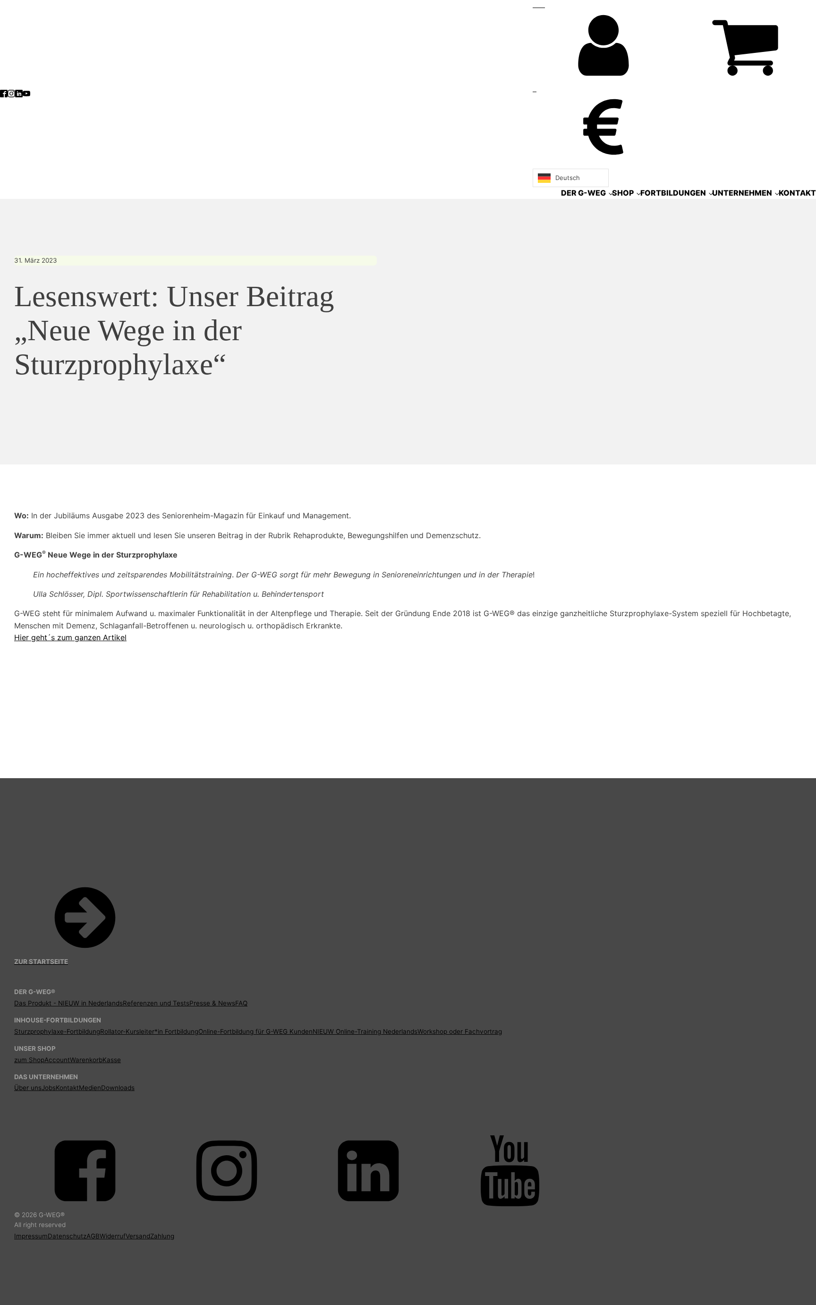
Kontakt (797, 192)
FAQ (241, 1003)
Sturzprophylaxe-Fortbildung (57, 1031)
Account (57, 1060)
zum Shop (29, 1060)
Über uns (28, 1087)
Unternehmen (742, 192)
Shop (623, 192)
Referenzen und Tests (156, 1003)
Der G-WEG (583, 192)
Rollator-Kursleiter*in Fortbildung (149, 1031)
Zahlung (162, 1236)
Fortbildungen (673, 192)
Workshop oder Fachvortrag (459, 1031)
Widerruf (113, 1236)
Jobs (49, 1087)
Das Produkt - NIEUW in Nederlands (68, 1003)
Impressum (31, 1236)
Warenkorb (86, 1060)
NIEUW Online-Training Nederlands (365, 1031)
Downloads (118, 1087)
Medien (90, 1087)
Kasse (111, 1060)
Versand (138, 1236)
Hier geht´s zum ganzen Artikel (70, 637)
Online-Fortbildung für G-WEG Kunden (255, 1031)
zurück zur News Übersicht (66, 730)
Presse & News (212, 1003)
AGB (93, 1236)
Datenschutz (67, 1236)
